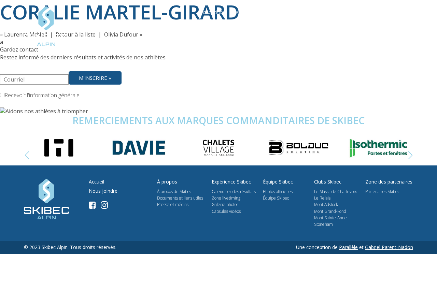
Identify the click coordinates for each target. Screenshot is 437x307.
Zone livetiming (226, 198)
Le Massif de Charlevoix (335, 191)
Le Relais (322, 198)
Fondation (211, 12)
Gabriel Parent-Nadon (389, 247)
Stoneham (323, 224)
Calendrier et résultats (234, 31)
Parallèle (348, 247)
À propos (190, 31)
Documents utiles (330, 12)
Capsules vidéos (226, 211)
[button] (410, 155)
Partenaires (290, 12)
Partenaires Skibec (382, 191)
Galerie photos (225, 204)
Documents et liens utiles (180, 198)
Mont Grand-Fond (330, 211)
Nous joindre (371, 12)
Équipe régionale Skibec (385, 31)
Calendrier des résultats (234, 191)
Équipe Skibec (276, 198)
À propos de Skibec (174, 191)
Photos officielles (278, 191)
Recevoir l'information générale (42, 95)
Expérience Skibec (289, 31)
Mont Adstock (326, 204)
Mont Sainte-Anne (330, 218)
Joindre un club (334, 31)
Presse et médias (250, 12)
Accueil (96, 182)
